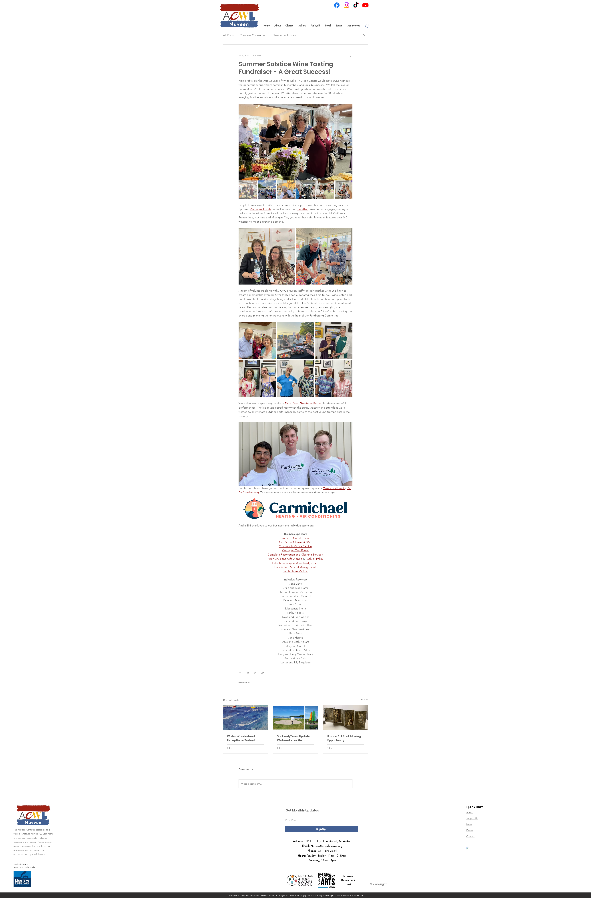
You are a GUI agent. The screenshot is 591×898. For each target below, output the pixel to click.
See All (364, 699)
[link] (366, 26)
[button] (277, 25)
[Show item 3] (286, 189)
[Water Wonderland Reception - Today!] (245, 717)
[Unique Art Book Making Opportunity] (345, 717)
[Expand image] (295, 142)
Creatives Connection (253, 35)
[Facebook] (336, 5)
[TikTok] (356, 5)
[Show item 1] (248, 189)
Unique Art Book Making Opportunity (344, 738)
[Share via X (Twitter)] (247, 672)
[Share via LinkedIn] (255, 672)
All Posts (228, 35)
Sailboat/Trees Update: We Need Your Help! (294, 738)
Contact (470, 836)
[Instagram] (346, 5)
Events (469, 830)
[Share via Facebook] (240, 672)
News (469, 824)
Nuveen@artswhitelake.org (326, 846)
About (469, 812)
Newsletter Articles (284, 35)
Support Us (472, 818)
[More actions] (350, 55)
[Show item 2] (267, 189)
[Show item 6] (344, 189)
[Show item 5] (325, 189)
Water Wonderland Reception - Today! (241, 738)
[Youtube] (365, 5)
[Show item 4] (305, 189)
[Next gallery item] (349, 142)
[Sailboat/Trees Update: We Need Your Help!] (295, 717)
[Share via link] (262, 672)
